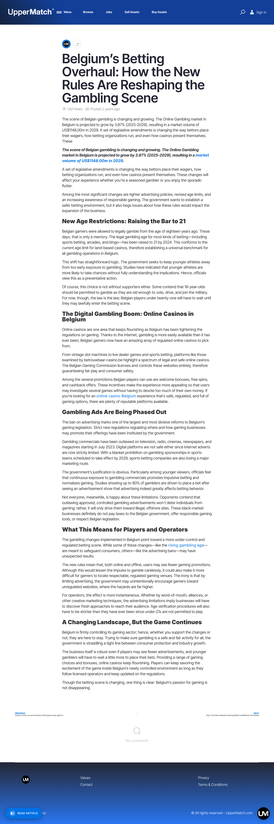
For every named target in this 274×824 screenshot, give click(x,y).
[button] (77, 44)
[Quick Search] (243, 12)
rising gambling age (186, 545)
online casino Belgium (116, 396)
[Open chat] (263, 813)
